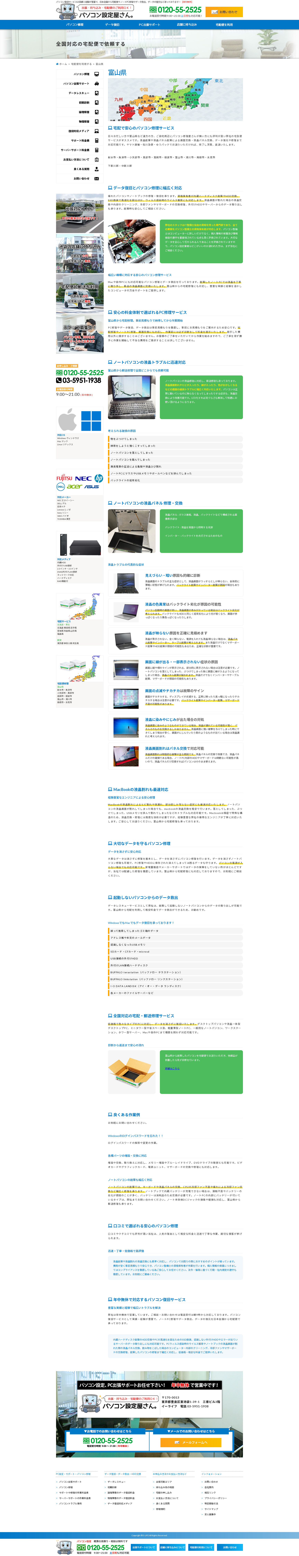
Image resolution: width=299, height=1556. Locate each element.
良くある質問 (163, 1503)
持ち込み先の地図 (165, 1487)
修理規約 (160, 1509)
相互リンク (210, 1492)
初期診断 (112, 1487)
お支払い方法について (167, 1498)
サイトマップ (211, 1509)
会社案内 (209, 1487)
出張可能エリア (164, 1481)
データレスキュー (117, 1481)
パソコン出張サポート (70, 1481)
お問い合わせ (211, 1481)
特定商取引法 (211, 1503)
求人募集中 (210, 1514)
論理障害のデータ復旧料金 (121, 1492)
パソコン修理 (66, 1487)
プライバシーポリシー (216, 1498)
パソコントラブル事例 (70, 1503)
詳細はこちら (172, 1068)
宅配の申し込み (164, 1492)
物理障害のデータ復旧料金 (121, 1498)
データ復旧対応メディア (120, 1503)
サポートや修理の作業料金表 (73, 1492)
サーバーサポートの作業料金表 (75, 1498)
